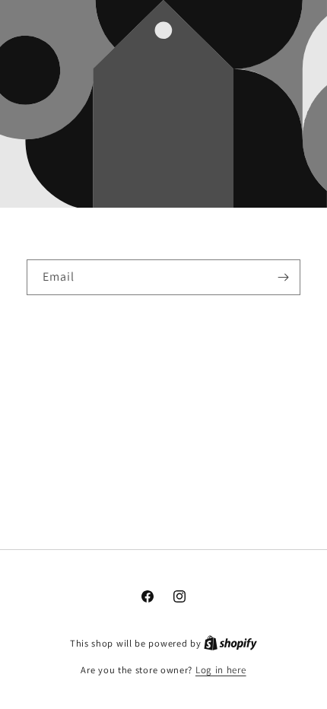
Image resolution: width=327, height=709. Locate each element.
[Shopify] (230, 643)
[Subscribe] (283, 277)
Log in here (220, 669)
